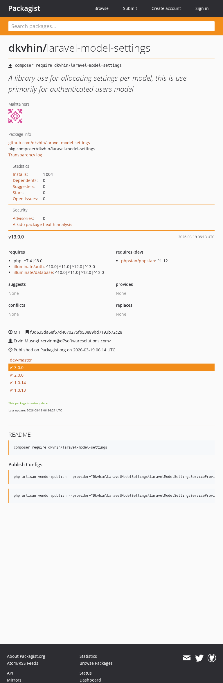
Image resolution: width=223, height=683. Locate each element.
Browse (101, 8)
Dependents (25, 180)
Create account (166, 8)
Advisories (23, 218)
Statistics (88, 656)
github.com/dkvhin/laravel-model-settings (49, 142)
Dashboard (90, 680)
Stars (18, 192)
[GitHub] (212, 658)
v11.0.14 (18, 382)
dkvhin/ (27, 48)
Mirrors (14, 680)
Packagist (24, 8)
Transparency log (25, 155)
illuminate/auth (29, 266)
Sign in (202, 8)
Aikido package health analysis (42, 224)
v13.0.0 (17, 367)
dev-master (21, 360)
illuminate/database (33, 272)
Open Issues (25, 198)
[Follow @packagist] (199, 658)
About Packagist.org (26, 656)
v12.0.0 (17, 375)
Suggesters (23, 186)
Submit (130, 8)
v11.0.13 (18, 390)
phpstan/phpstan (138, 260)
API (10, 673)
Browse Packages (96, 663)
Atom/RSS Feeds (22, 663)
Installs (20, 174)
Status (86, 673)
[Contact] (186, 658)
